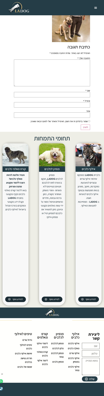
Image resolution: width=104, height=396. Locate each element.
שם (87, 91)
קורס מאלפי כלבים (15, 169)
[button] (96, 8)
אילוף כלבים (88, 169)
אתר (88, 111)
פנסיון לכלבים (52, 169)
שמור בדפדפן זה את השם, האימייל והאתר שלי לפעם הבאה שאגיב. (59, 121)
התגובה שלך (83, 58)
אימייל (86, 101)
